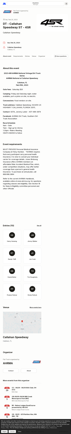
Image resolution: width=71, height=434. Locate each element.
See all (39, 225)
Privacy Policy (5, 427)
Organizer (41, 56)
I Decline (12, 431)
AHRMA (16, 13)
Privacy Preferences (51, 427)
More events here (35, 307)
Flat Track (16, 11)
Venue (34, 56)
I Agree (4, 431)
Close (19, 431)
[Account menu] (66, 3)
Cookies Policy (55, 426)
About (29, 371)
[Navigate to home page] (4, 4)
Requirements (18, 56)
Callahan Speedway (11, 33)
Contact (10, 371)
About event (7, 56)
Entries (27, 56)
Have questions (61, 56)
